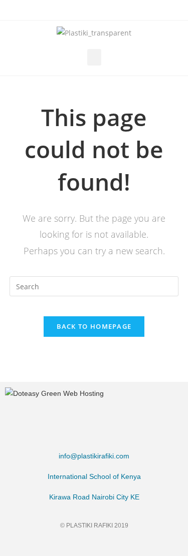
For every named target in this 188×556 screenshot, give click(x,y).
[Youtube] (132, 544)
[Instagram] (94, 544)
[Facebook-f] (56, 544)
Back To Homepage (94, 326)
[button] (94, 57)
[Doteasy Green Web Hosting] (54, 393)
